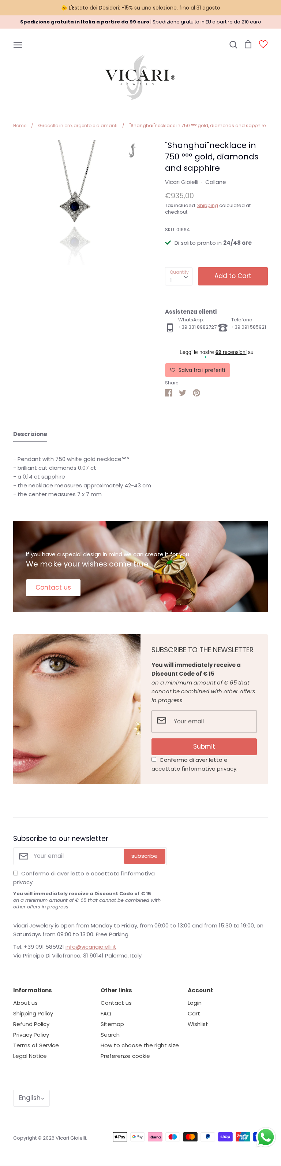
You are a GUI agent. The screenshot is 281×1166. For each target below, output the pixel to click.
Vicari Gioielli (181, 182)
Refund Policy (31, 1024)
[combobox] (178, 276)
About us (25, 1003)
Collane (215, 182)
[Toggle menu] (18, 44)
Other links (116, 990)
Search (110, 1034)
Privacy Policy (31, 1034)
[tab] (30, 436)
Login (195, 1003)
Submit (204, 746)
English (30, 1097)
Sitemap (112, 1024)
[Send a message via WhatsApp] (265, 1137)
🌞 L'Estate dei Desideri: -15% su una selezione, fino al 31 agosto (140, 7)
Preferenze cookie (125, 1056)
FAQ (106, 1013)
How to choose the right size (140, 1045)
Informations (32, 990)
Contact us (53, 587)
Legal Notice (30, 1056)
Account (200, 990)
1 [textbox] (171, 280)
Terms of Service (36, 1045)
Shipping (207, 205)
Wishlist (198, 1024)
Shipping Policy (33, 1013)
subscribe (144, 856)
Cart (194, 1013)
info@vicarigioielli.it (90, 947)
